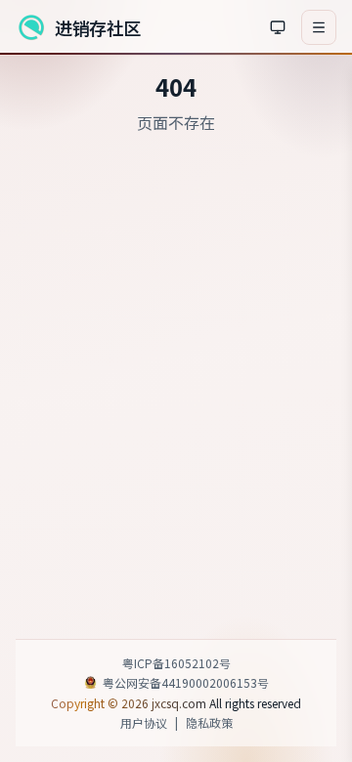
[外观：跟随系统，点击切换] (277, 27)
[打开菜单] (318, 27)
